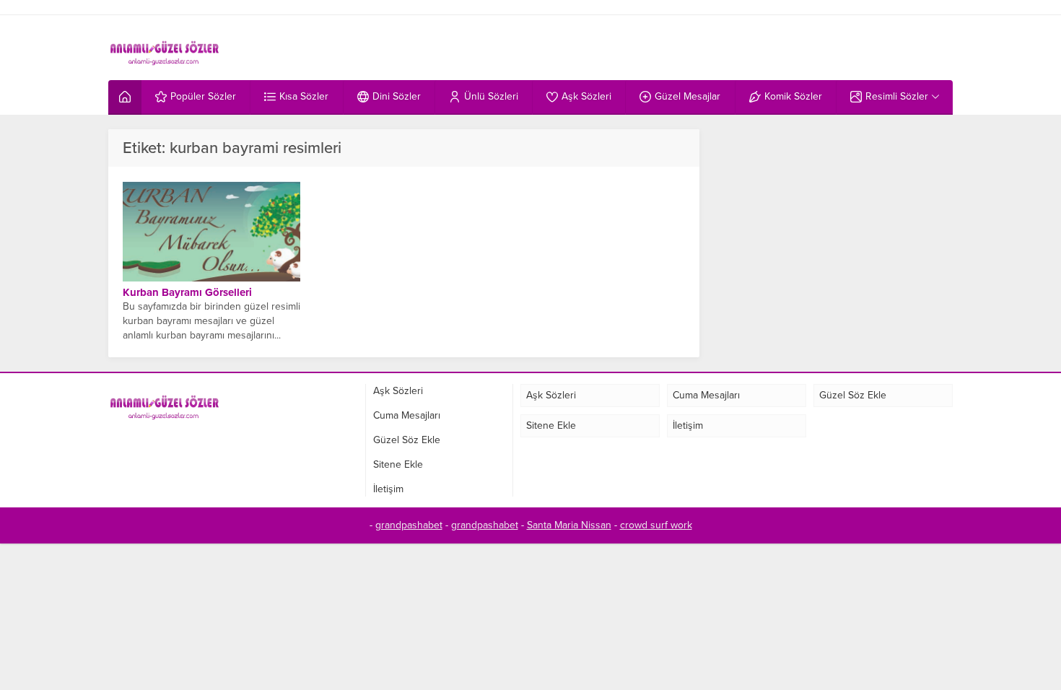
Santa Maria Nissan (569, 525)
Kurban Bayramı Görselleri (187, 292)
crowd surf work (656, 525)
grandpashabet (408, 525)
